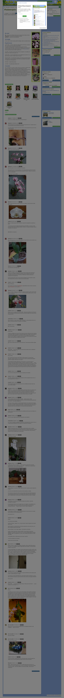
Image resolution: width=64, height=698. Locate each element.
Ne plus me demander (43, 27)
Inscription (24, 16)
